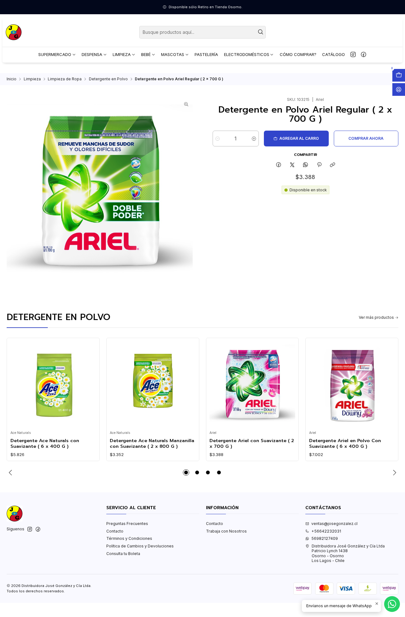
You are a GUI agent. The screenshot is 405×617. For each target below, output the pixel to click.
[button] (186, 472)
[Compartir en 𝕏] (292, 165)
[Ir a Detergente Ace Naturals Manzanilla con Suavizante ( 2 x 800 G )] (153, 384)
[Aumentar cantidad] (254, 138)
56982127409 (324, 538)
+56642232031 (326, 531)
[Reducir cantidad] (217, 138)
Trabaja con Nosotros (226, 531)
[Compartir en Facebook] (279, 165)
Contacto (114, 531)
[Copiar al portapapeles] (332, 165)
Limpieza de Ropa (65, 79)
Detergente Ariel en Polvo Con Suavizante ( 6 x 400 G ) (345, 443)
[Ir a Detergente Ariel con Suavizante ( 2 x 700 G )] (252, 384)
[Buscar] (260, 32)
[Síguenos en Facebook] (363, 55)
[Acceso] (398, 89)
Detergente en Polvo (108, 79)
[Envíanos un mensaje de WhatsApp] (392, 604)
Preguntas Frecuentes (127, 523)
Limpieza (32, 79)
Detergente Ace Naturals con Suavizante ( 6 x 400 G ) (44, 443)
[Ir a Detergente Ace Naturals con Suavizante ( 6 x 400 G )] (53, 384)
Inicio (11, 79)
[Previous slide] (11, 472)
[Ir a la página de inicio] (14, 32)
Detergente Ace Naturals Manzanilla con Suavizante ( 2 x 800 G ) (152, 443)
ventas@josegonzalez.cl (334, 523)
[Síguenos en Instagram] (353, 55)
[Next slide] (393, 472)
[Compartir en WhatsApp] (305, 165)
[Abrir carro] (398, 75)
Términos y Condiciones (129, 538)
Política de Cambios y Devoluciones (140, 546)
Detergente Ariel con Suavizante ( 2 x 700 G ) (251, 443)
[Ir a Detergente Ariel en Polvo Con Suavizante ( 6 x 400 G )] (352, 384)
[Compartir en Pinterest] (319, 165)
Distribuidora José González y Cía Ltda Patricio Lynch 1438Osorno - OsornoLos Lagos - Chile (348, 553)
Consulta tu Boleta (123, 553)
